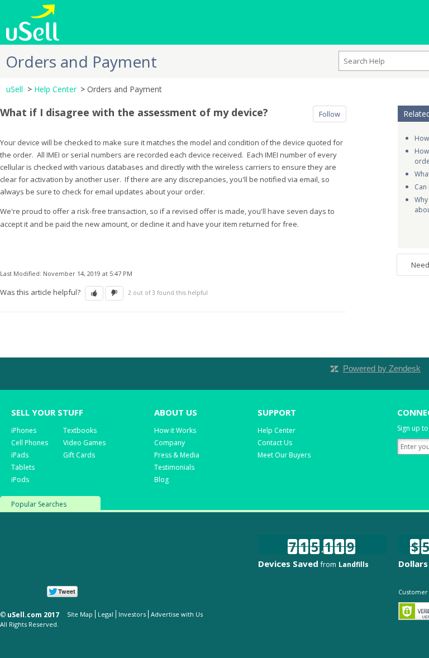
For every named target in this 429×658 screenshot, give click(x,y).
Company (169, 442)
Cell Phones (29, 442)
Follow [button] (329, 114)
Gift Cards (79, 455)
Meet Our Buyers (284, 455)
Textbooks (80, 430)
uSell (14, 89)
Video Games (84, 442)
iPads (19, 455)
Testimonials (174, 467)
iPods (20, 479)
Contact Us (275, 442)
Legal (105, 614)
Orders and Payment (124, 89)
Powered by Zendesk (382, 368)
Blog (161, 479)
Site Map (80, 614)
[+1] (128, 591)
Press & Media (176, 455)
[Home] (33, 21)
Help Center (55, 89)
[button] (94, 293)
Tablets (23, 467)
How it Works (175, 430)
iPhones (23, 430)
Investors (132, 614)
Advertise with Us (177, 614)
